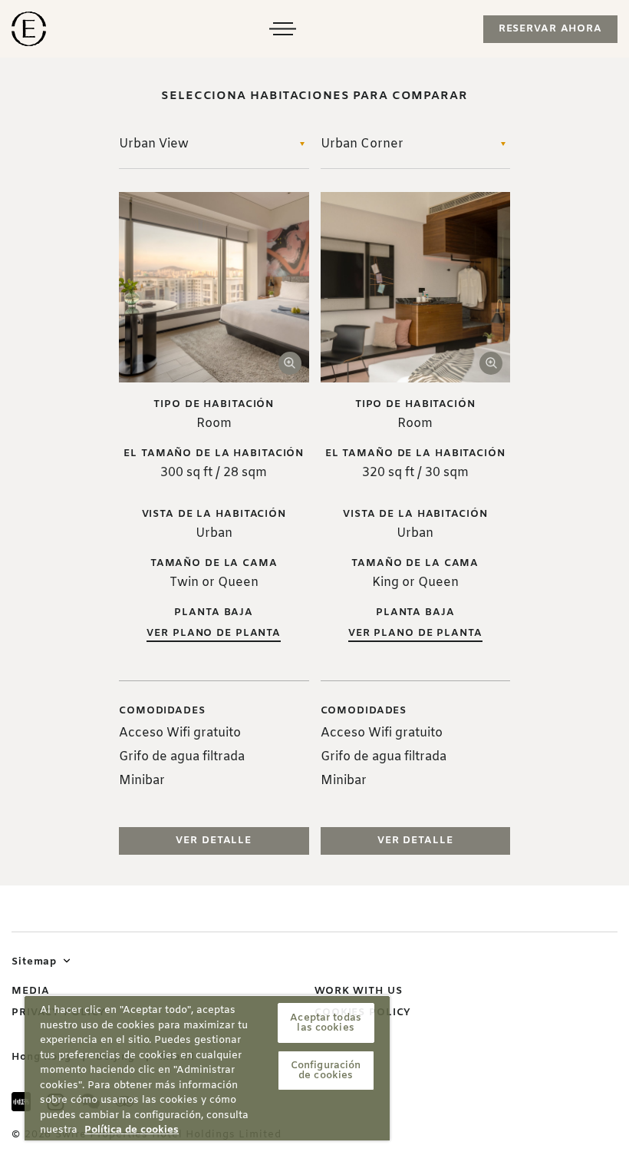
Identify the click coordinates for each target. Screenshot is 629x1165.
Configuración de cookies (326, 1070)
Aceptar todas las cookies (325, 1022)
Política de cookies (131, 1130)
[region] (207, 1067)
